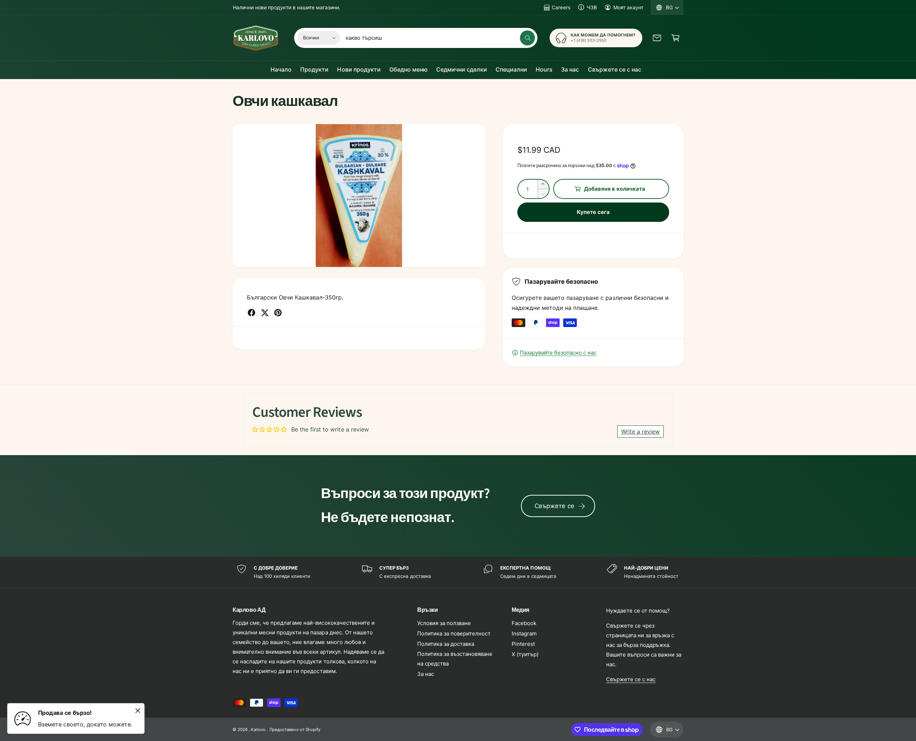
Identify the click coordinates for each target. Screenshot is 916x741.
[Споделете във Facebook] (251, 312)
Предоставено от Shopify (294, 729)
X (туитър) (525, 654)
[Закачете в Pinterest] (278, 312)
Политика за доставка (445, 643)
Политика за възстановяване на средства (454, 658)
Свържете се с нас (631, 679)
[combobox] (440, 38)
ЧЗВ (592, 7)
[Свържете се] (657, 38)
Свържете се (554, 506)
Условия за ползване (444, 623)
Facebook (524, 623)
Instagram (524, 633)
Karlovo (258, 729)
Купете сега (593, 212)
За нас (425, 674)
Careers (561, 7)
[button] (675, 38)
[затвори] (138, 710)
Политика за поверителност (454, 633)
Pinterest (523, 643)
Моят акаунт (628, 7)
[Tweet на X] (264, 312)
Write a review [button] (640, 431)
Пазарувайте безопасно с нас (558, 352)
